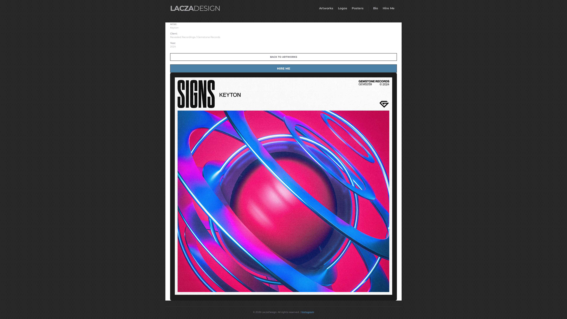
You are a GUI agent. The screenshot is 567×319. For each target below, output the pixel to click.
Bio (375, 8)
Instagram (307, 312)
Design (195, 8)
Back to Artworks (283, 57)
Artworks (326, 8)
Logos (342, 8)
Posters (357, 8)
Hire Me (389, 8)
